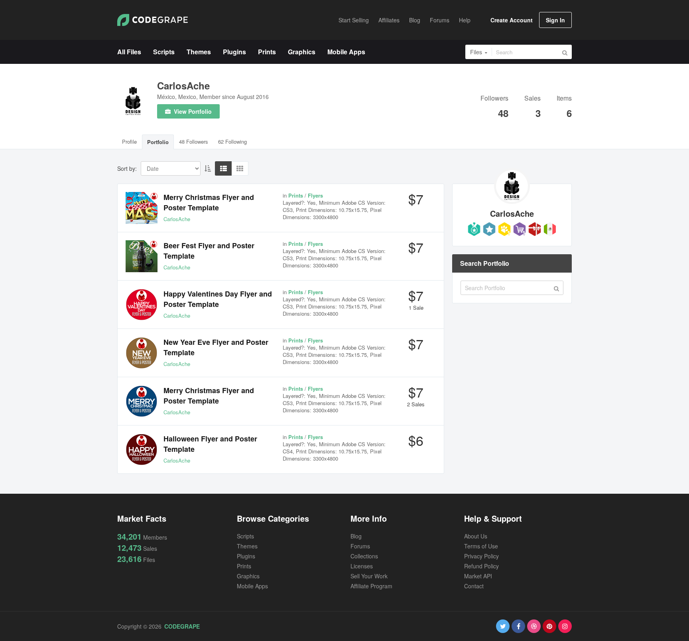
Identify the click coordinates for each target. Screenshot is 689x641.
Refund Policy (481, 566)
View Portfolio (192, 111)
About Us (475, 536)
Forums (360, 546)
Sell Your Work (369, 576)
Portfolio (158, 142)
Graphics (248, 576)
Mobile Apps (252, 586)
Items (564, 99)
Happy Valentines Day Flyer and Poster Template (217, 299)
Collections (364, 556)
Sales (532, 99)
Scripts (245, 536)
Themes (247, 546)
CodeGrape (182, 626)
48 (503, 113)
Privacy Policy (481, 556)
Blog (356, 536)
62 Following (232, 141)
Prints (244, 566)
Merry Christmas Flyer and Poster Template (208, 202)
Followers (494, 99)
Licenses (361, 566)
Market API (478, 576)
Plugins (246, 556)
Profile (129, 141)
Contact (474, 586)
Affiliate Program (371, 586)
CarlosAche (183, 85)
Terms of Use (481, 546)
